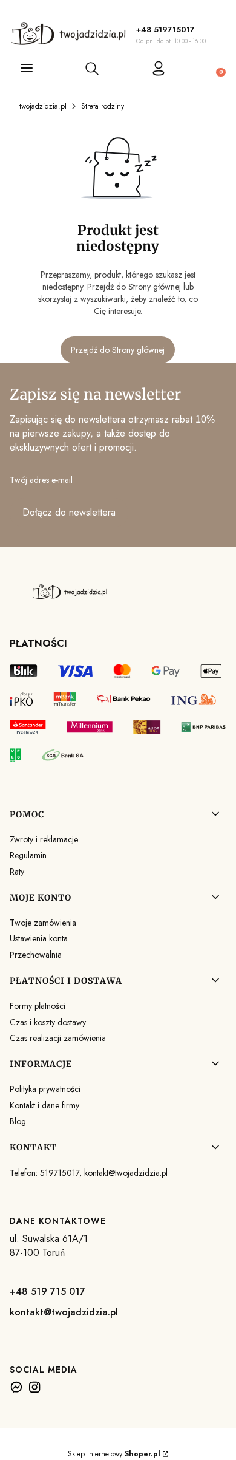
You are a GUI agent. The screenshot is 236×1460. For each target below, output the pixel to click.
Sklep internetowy (114, 1453)
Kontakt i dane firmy (44, 1105)
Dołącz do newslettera (69, 512)
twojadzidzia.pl (43, 106)
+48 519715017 (165, 29)
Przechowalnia (36, 955)
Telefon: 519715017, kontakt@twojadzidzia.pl (89, 1173)
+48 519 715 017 (47, 1291)
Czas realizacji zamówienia (58, 1038)
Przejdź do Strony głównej (118, 350)
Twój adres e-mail (41, 480)
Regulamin (28, 855)
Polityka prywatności (45, 1089)
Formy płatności (37, 1006)
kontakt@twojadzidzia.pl (64, 1312)
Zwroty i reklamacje (44, 839)
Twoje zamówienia (43, 922)
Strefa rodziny (102, 106)
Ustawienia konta (39, 938)
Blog (18, 1121)
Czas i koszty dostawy (48, 1022)
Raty (17, 871)
